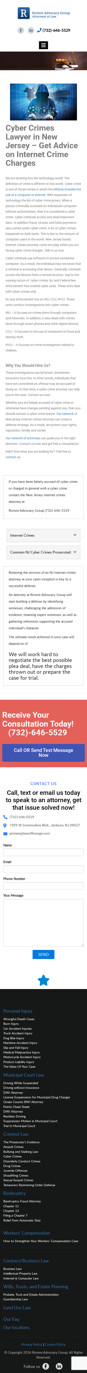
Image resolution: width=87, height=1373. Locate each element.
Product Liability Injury (18, 1062)
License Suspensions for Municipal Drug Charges (36, 1097)
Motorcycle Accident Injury (22, 1057)
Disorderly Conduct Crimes (21, 1161)
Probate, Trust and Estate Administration (31, 1294)
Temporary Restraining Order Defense (29, 1185)
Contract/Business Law (26, 1260)
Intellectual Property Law (20, 1273)
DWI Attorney (13, 1092)
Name (7, 845)
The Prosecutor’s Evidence (21, 1142)
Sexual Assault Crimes (18, 1180)
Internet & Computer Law (21, 1278)
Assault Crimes (13, 1147)
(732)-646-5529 (56, 30)
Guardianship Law (15, 1299)
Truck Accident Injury (17, 1033)
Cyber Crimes (12, 1156)
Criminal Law (16, 1134)
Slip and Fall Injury (15, 1047)
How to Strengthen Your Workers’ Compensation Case (40, 1241)
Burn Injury (11, 1023)
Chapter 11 (11, 1206)
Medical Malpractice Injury (21, 1052)
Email (7, 861)
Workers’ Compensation (26, 1233)
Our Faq (11, 1319)
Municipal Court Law (23, 1075)
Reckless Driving (14, 1116)
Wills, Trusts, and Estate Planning (35, 1286)
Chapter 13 (11, 1211)
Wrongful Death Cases (18, 1019)
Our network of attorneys (23, 438)
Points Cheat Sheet (16, 1107)
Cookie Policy (55, 1344)
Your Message (13, 895)
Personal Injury (17, 1011)
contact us (13, 457)
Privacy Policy (31, 1344)
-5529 (56, 732)
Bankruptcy (14, 1193)
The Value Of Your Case (19, 1066)
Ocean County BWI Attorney (23, 1102)
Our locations (16, 1327)
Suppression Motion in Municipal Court (30, 1121)
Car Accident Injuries (17, 1028)
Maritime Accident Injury (20, 1043)
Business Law (12, 1269)
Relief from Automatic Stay (22, 1220)
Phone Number (14, 878)
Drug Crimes (12, 1166)
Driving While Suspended (20, 1083)
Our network (65, 414)
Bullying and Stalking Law (20, 1151)
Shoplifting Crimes (15, 1175)
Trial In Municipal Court (19, 1126)
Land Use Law (17, 1307)
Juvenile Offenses (15, 1170)
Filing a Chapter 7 (15, 1215)
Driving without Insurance (21, 1087)
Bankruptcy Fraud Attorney (22, 1201)
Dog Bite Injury (13, 1038)
